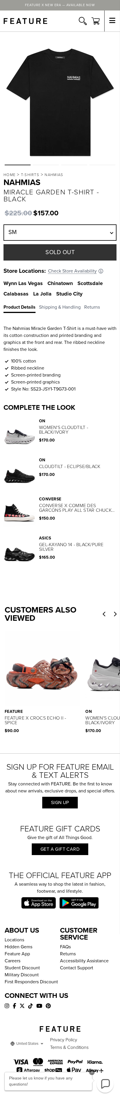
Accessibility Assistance (84, 961)
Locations (14, 940)
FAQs (65, 947)
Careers (12, 961)
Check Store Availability (72, 271)
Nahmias (54, 175)
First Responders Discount (31, 982)
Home (9, 175)
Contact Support (76, 968)
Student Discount (22, 968)
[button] (104, 614)
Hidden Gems (18, 947)
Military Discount (22, 975)
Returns (68, 954)
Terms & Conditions (69, 1047)
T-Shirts (30, 175)
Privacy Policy (63, 1040)
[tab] (21, 308)
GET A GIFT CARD (60, 849)
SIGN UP (60, 803)
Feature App (17, 954)
